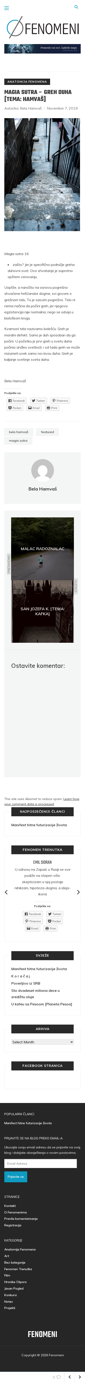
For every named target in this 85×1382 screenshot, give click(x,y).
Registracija (12, 1225)
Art (6, 1256)
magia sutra (18, 441)
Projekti (9, 1308)
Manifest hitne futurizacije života (39, 825)
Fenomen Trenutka (18, 1269)
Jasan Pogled (14, 1288)
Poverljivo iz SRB (25, 983)
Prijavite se (16, 1177)
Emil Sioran (42, 862)
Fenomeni (42, 1334)
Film (7, 1275)
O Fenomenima (15, 1212)
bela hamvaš (18, 432)
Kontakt (10, 1206)
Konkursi (10, 1295)
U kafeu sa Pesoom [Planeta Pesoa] (41, 1004)
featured (47, 432)
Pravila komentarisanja (21, 1219)
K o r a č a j (20, 976)
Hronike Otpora (15, 1282)
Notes (8, 1302)
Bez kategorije (14, 1262)
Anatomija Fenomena (27, 81)
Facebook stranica (42, 1066)
